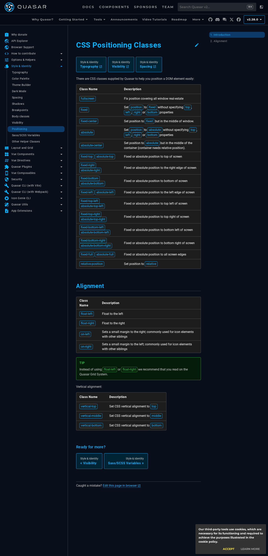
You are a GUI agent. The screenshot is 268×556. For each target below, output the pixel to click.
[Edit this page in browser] (197, 45)
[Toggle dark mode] (261, 7)
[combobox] (213, 7)
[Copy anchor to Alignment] (106, 286)
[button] (34, 54)
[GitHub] (210, 19)
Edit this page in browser (120, 485)
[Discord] (217, 19)
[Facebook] (238, 19)
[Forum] (224, 19)
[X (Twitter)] (231, 19)
